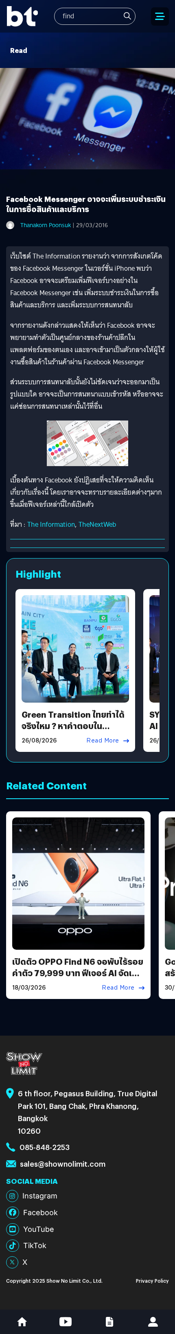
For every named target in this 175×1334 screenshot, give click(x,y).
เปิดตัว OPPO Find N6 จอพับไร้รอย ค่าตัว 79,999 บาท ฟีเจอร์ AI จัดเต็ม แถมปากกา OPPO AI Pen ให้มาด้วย (77, 972)
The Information (51, 524)
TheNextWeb (97, 524)
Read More (102, 740)
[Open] (160, 16)
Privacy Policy (152, 1280)
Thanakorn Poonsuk (45, 225)
